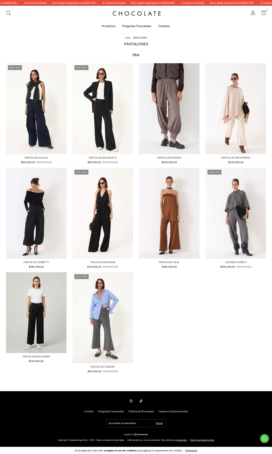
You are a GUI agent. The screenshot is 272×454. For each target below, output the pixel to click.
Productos (108, 26)
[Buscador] (10, 13)
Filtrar (136, 54)
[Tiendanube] (136, 434)
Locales (88, 411)
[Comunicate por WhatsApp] (264, 438)
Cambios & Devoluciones (173, 411)
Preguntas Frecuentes (136, 26)
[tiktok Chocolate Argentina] (141, 401)
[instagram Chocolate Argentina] (131, 401)
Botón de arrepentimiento (202, 440)
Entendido (191, 450)
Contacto (164, 26)
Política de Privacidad (141, 411)
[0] (262, 13)
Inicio (127, 38)
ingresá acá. (181, 440)
